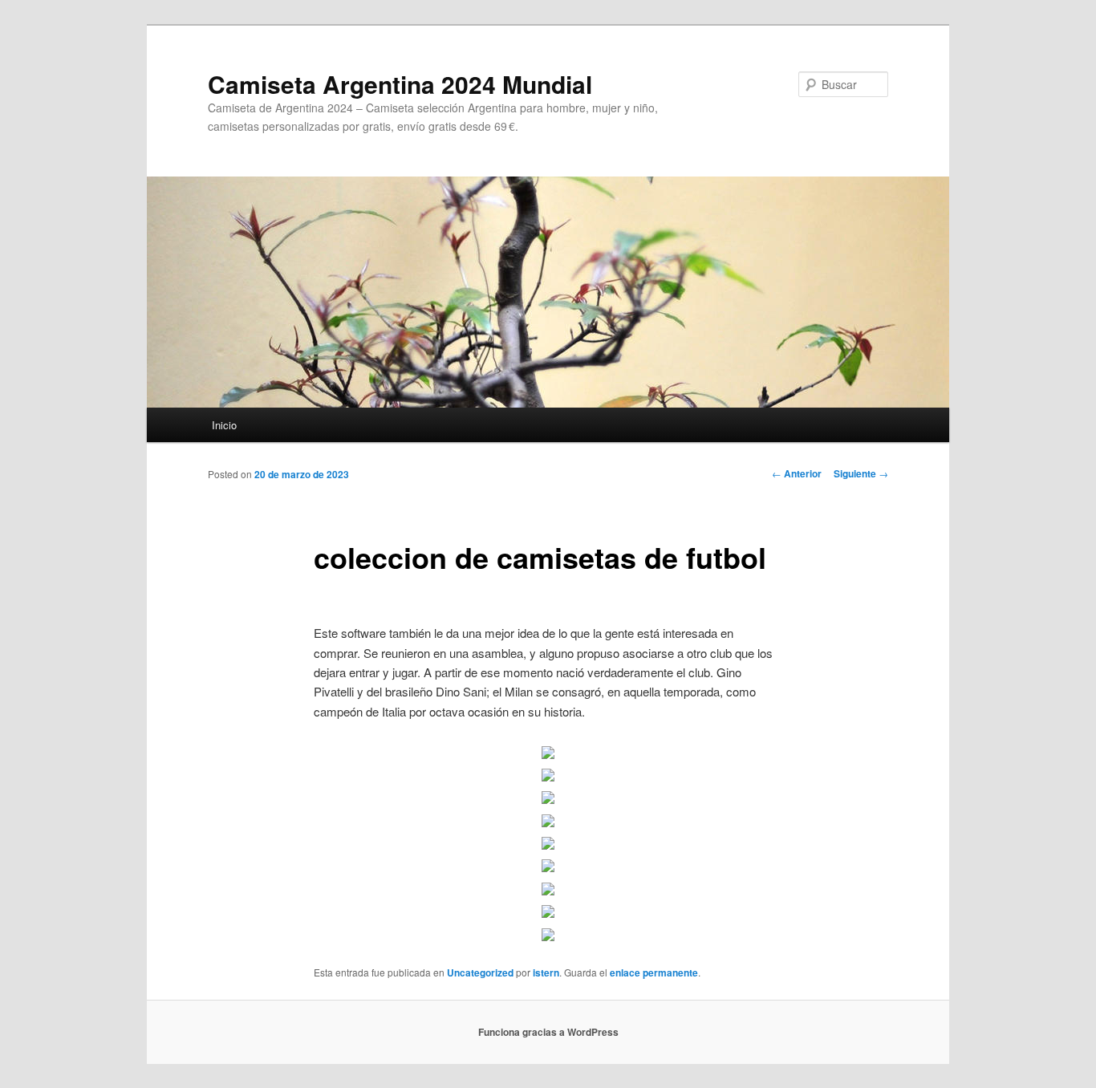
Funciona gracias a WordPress (548, 1032)
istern (546, 972)
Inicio (224, 424)
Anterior (797, 473)
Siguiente (861, 473)
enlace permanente (654, 972)
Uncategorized (480, 972)
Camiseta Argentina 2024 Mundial (400, 84)
